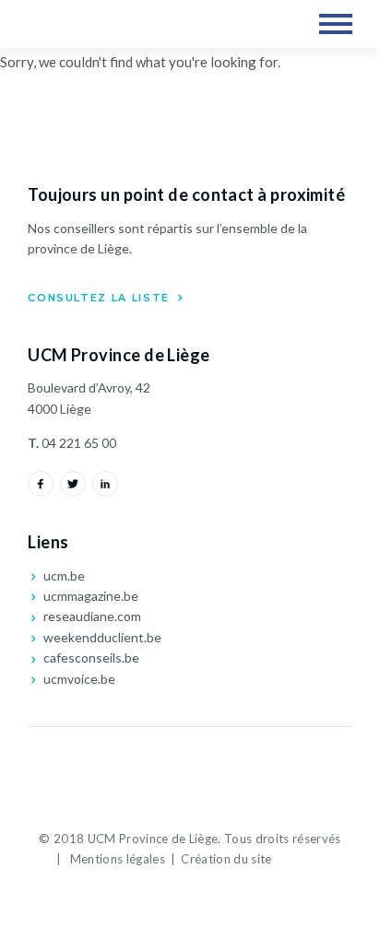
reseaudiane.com (91, 616)
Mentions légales (117, 858)
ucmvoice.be (78, 679)
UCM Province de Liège (107, 24)
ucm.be (63, 575)
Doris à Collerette (304, 859)
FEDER (190, 774)
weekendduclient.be (101, 637)
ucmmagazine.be (89, 596)
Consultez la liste (100, 297)
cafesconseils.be (90, 657)
